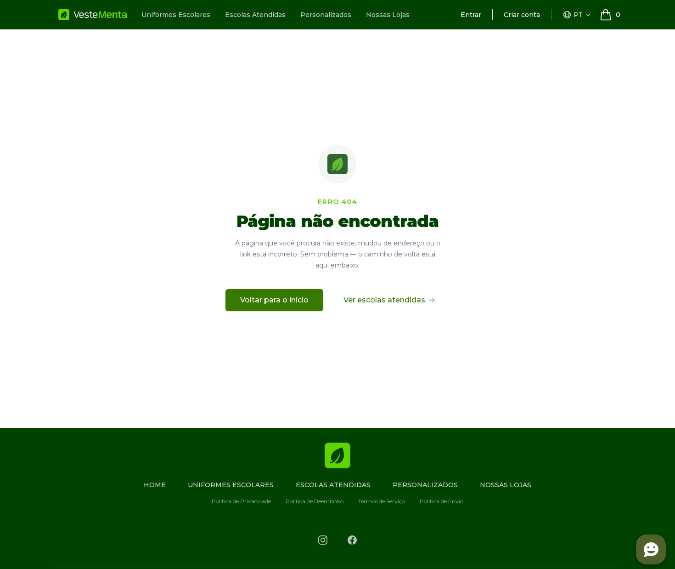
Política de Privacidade (241, 501)
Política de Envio (441, 501)
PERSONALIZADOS (425, 485)
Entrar (471, 15)
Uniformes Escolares (175, 15)
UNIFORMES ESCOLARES (231, 485)
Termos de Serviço (381, 501)
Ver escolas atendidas (384, 300)
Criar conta (522, 15)
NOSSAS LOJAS (505, 485)
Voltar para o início (274, 300)
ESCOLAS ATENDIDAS (333, 485)
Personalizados (325, 15)
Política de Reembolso (314, 501)
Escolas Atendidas (255, 15)
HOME (155, 485)
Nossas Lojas (388, 15)
